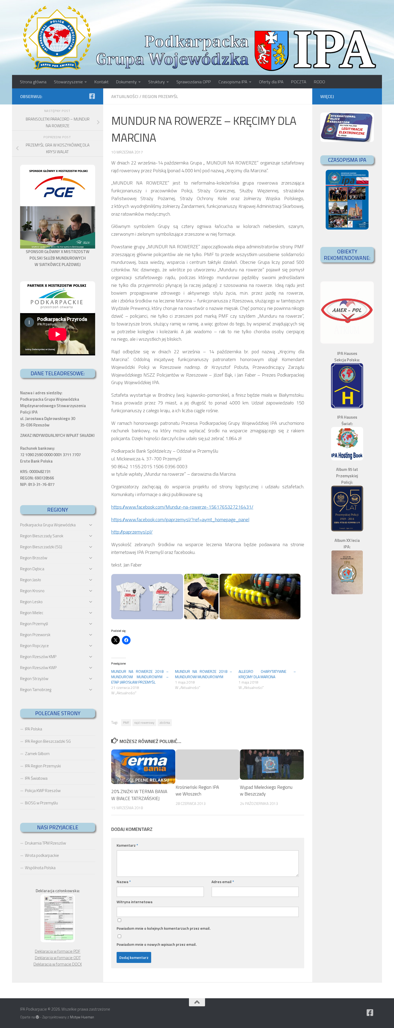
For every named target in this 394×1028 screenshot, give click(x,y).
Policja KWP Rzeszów (43, 790)
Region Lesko (31, 602)
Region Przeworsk (35, 635)
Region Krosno (32, 591)
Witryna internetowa (135, 902)
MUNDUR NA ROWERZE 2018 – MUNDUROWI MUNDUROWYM (203, 674)
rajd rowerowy (144, 722)
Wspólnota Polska (40, 868)
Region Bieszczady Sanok (41, 536)
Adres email (222, 881)
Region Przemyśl (160, 96)
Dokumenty (126, 81)
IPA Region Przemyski (43, 766)
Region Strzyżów (34, 679)
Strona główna (33, 81)
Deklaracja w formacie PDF (57, 951)
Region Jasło (30, 580)
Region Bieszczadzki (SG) (41, 547)
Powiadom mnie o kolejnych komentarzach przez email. (163, 928)
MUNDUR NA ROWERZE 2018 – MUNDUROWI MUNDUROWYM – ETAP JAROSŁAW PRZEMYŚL (140, 677)
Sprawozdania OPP (193, 81)
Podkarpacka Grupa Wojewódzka (48, 525)
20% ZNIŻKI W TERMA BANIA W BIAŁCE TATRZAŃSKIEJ (139, 795)
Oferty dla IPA (271, 81)
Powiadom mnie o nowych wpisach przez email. (156, 944)
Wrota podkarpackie (42, 855)
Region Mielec (31, 613)
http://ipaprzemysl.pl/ (132, 531)
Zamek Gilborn (37, 754)
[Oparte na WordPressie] (37, 1017)
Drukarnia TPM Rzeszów (45, 843)
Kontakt (101, 81)
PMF (126, 722)
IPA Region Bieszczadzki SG (48, 741)
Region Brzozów (33, 558)
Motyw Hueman (82, 1017)
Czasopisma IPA (232, 81)
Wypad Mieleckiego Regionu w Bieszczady (266, 791)
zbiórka (164, 722)
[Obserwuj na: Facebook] (92, 96)
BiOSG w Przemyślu (41, 803)
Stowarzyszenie (68, 81)
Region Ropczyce (34, 646)
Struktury (156, 81)
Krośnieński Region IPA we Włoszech (197, 791)
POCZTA (298, 81)
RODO (319, 81)
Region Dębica (32, 569)
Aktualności (124, 96)
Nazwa (124, 881)
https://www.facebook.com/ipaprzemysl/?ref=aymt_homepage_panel (180, 519)
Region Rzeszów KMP (38, 657)
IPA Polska (33, 729)
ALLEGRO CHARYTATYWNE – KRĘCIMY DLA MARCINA (267, 674)
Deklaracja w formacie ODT (58, 958)
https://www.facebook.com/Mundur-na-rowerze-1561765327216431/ (182, 507)
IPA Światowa (36, 778)
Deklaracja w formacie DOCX (58, 964)
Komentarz (127, 845)
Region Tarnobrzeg (35, 689)
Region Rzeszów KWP (38, 668)
